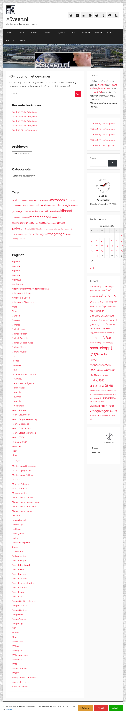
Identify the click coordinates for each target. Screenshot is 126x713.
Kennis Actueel (19, 410)
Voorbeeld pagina (20, 682)
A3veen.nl (17, 19)
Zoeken (93, 158)
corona (24, 205)
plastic (29, 229)
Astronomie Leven (21, 298)
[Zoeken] (112, 163)
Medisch (16, 479)
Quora (15, 547)
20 (107, 250)
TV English (17, 650)
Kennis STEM (18, 437)
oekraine (52, 223)
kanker (35, 211)
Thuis (8, 32)
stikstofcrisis (53, 229)
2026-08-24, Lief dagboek (24, 116)
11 (97, 245)
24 (92, 255)
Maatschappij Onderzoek (24, 466)
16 (122, 245)
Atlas (14, 307)
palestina (19, 228)
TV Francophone (20, 655)
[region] (63, 707)
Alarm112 (16, 280)
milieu (36, 223)
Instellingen (84, 708)
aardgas (27, 200)
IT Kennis (16, 392)
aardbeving (18, 200)
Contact (47, 32)
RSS (14, 628)
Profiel (34, 32)
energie (66, 205)
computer (16, 205)
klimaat (66, 211)
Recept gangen (19, 574)
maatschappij (40, 217)
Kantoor (10, 40)
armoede (47, 200)
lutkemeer (25, 218)
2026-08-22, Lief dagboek (24, 125)
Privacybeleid (18, 533)
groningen (18, 211)
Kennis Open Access (21, 428)
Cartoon (16, 316)
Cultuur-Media (19, 347)
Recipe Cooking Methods (24, 601)
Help (22, 40)
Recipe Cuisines (19, 610)
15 (117, 245)
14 (112, 245)
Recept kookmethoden (23, 583)
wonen (69, 234)
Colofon (21, 32)
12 (102, 245)
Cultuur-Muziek (19, 352)
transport (68, 229)
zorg (23, 238)
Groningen (17, 365)
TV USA (15, 673)
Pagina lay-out (19, 520)
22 (117, 250)
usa (19, 234)
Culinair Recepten (20, 338)
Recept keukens (20, 578)
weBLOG (98, 92)
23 (122, 250)
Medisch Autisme (20, 484)
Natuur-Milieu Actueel (22, 497)
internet (28, 211)
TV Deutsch (17, 641)
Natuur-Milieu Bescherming (25, 502)
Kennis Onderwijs (20, 424)
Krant (110, 32)
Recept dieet (18, 569)
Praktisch (16, 529)
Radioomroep (18, 551)
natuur (43, 222)
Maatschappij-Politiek (22, 475)
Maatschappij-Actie (21, 470)
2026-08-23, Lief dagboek (24, 121)
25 (97, 255)
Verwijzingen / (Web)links (24, 677)
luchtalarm (16, 218)
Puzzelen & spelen (21, 542)
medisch (58, 217)
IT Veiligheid (18, 406)
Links (84, 32)
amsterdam (37, 200)
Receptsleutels (19, 596)
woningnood (17, 238)
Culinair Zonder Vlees (22, 343)
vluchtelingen (38, 234)
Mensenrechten (19, 493)
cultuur (39, 205)
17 (92, 250)
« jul (92, 268)
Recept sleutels (19, 587)
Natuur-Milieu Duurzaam (24, 506)
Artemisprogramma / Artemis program (30, 289)
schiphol (46, 229)
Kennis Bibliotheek (21, 415)
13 (107, 245)
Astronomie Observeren (23, 302)
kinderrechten (53, 211)
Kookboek (17, 446)
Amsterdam (18, 284)
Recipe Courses (19, 605)
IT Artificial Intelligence (23, 383)
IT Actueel (17, 379)
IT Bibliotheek (18, 388)
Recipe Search (19, 619)
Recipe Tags (18, 623)
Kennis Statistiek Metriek (24, 433)
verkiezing (25, 234)
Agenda (61, 32)
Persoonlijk (17, 524)
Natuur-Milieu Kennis (22, 511)
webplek (102, 85)
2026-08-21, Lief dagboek (24, 130)
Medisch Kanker (20, 488)
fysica (75, 205)
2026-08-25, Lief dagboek (24, 112)
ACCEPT (115, 708)
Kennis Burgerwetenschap (24, 419)
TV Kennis (17, 659)
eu (72, 205)
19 (102, 250)
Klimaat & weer (19, 442)
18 (97, 250)
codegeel (71, 200)
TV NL (15, 664)
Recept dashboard (21, 565)
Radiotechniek (19, 556)
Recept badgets (19, 560)
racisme (34, 229)
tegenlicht (60, 229)
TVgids (17, 460)
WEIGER (101, 708)
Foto (74, 32)
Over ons (16, 515)
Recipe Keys (18, 614)
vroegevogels (57, 234)
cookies (10, 709)
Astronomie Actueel (21, 293)
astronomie (59, 200)
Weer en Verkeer (20, 686)
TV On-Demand (19, 668)
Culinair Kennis (19, 329)
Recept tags (18, 592)
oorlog (60, 222)
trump (15, 234)
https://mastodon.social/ (24, 374)
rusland (40, 229)
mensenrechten (22, 222)
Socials (15, 632)
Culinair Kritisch (19, 334)
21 (112, 250)
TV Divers (16, 646)
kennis (42, 211)
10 (92, 245)
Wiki (97, 32)
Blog (14, 311)
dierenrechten (53, 205)
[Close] (123, 703)
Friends (15, 361)
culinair (31, 205)
